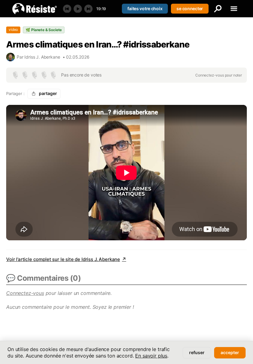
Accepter (230, 352)
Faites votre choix (144, 8)
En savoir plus (151, 356)
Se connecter (189, 8)
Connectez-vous (25, 293)
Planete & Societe (44, 29)
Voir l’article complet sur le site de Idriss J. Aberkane (66, 259)
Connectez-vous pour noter (218, 75)
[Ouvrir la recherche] (218, 9)
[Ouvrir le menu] (234, 8)
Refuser (197, 352)
